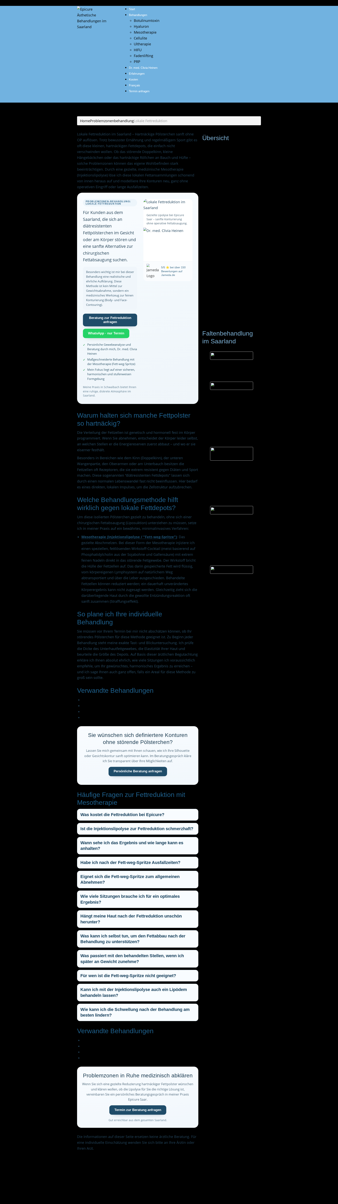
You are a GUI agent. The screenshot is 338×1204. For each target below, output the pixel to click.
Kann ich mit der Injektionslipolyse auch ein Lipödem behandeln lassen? (133, 992)
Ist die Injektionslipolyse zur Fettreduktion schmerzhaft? (136, 828)
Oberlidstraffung (225, 235)
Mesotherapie (145, 32)
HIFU (138, 49)
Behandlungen (138, 15)
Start (132, 9)
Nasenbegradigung (227, 253)
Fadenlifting (143, 55)
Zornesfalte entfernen (230, 229)
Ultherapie (142, 44)
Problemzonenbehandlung (112, 120)
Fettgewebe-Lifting (97, 705)
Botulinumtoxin (146, 20)
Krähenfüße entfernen (230, 241)
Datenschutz (110, 1195)
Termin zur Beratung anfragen (137, 1110)
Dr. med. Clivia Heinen (143, 67)
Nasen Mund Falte (227, 259)
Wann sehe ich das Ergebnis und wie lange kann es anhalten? (131, 845)
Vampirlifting (222, 206)
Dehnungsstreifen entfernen (235, 300)
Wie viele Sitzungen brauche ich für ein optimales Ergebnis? (130, 899)
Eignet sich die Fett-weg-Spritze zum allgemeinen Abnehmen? (130, 879)
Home (85, 120)
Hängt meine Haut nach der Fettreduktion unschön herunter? (131, 919)
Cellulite (140, 38)
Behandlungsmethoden (226, 147)
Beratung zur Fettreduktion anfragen (110, 320)
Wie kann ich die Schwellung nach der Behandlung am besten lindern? (135, 1012)
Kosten (133, 79)
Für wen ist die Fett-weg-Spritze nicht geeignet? (128, 975)
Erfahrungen (137, 73)
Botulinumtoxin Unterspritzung (230, 467)
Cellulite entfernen (97, 699)
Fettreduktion (223, 312)
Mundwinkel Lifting (227, 276)
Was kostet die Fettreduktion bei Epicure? (122, 814)
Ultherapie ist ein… (217, 375)
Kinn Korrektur (224, 282)
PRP (137, 61)
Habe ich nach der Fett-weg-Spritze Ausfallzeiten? (130, 862)
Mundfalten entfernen (230, 265)
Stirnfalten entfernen (229, 224)
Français (134, 85)
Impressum (86, 1195)
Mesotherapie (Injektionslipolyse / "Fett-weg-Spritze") (129, 536)
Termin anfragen (139, 91)
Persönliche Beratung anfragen (138, 771)
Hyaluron (141, 26)
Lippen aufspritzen (227, 271)
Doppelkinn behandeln (101, 717)
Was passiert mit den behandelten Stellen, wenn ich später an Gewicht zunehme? (132, 958)
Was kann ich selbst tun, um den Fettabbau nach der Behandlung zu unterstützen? (132, 939)
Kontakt (213, 323)
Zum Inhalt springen (16, 3)
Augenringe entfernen (230, 247)
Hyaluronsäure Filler (221, 521)
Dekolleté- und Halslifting (233, 288)
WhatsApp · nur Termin (106, 333)
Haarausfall (221, 218)
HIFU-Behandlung (226, 194)
